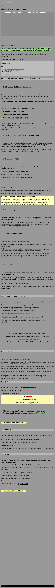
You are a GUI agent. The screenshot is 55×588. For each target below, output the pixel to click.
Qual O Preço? (7, 72)
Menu (2, 5)
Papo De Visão (6, 2)
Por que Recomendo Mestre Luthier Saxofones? (14, 69)
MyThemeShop (9, 586)
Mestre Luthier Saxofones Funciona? (12, 70)
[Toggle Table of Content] (2, 66)
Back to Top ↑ (16, 586)
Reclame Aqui (33, 135)
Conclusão (7, 74)
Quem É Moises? (8, 71)
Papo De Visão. (23, 484)
